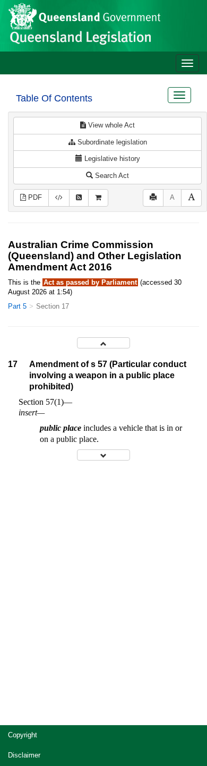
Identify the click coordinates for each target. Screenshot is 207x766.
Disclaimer (24, 755)
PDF (34, 197)
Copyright (22, 735)
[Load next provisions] (103, 455)
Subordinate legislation (111, 142)
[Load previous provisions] (103, 342)
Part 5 (17, 306)
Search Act (111, 176)
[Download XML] (59, 198)
